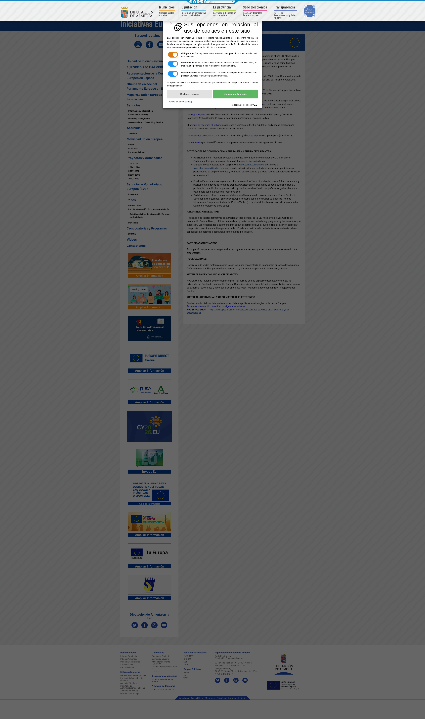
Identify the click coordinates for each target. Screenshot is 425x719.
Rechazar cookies (189, 94)
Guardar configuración (235, 94)
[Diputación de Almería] (138, 12)
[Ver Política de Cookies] (180, 101)
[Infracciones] (310, 11)
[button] (167, 11)
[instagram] (201, 1)
